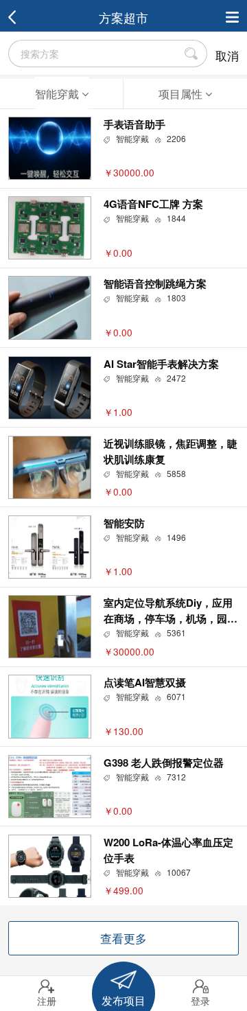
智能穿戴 (58, 93)
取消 (227, 55)
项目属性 (181, 93)
